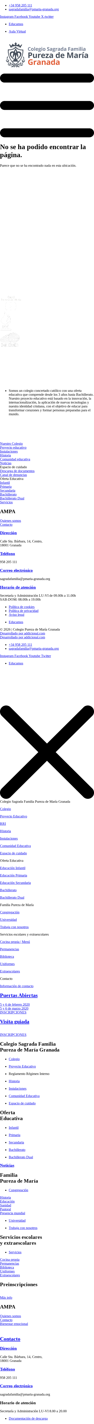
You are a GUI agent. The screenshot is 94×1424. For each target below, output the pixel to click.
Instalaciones (9, 838)
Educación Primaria (13, 875)
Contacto (10, 1339)
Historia (5, 831)
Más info (6, 1297)
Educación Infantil (12, 868)
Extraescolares (10, 971)
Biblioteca (7, 956)
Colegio (5, 809)
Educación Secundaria (15, 883)
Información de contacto (16, 986)
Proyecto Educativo (13, 816)
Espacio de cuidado (13, 853)
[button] (13, 467)
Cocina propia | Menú (15, 942)
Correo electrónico (16, 570)
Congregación (9, 912)
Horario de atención (18, 587)
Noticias (7, 1165)
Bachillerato (8, 890)
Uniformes (7, 964)
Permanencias (9, 949)
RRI (3, 824)
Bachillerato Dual (12, 897)
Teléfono (7, 553)
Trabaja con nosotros (14, 927)
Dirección (8, 533)
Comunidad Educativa (15, 846)
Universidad (8, 919)
